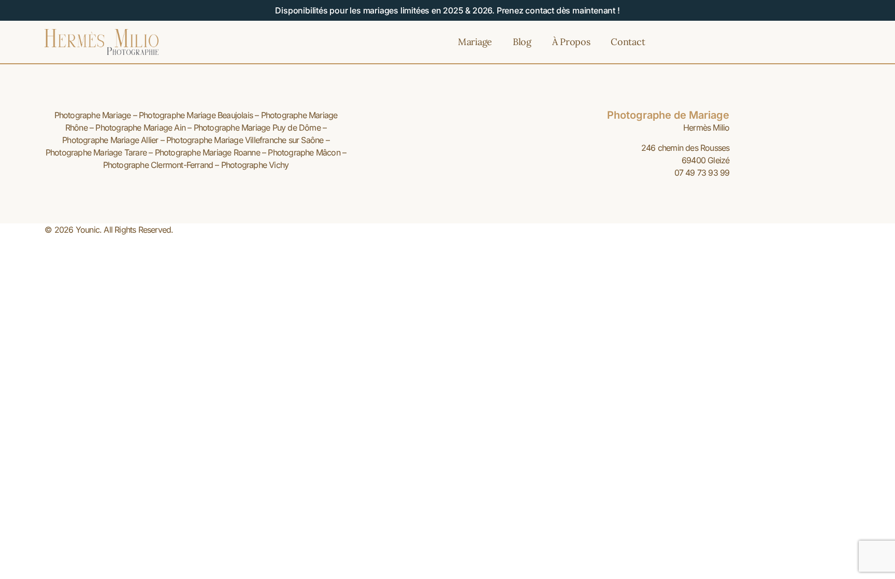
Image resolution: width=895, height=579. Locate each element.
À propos (571, 42)
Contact (628, 42)
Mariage (475, 42)
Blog (522, 42)
